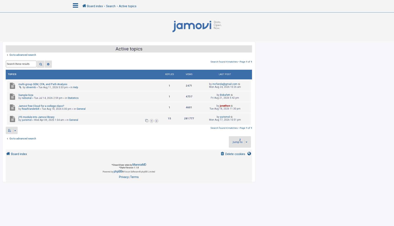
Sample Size (25, 95)
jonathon (225, 105)
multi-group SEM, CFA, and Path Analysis (42, 84)
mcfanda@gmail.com (224, 84)
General (81, 108)
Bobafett (225, 95)
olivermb (31, 87)
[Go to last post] (239, 84)
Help (75, 87)
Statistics (73, 98)
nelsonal (27, 98)
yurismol (27, 120)
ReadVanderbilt (30, 108)
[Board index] (197, 27)
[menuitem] (232, 154)
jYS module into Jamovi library (36, 117)
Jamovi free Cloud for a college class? (41, 105)
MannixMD (139, 165)
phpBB (118, 171)
